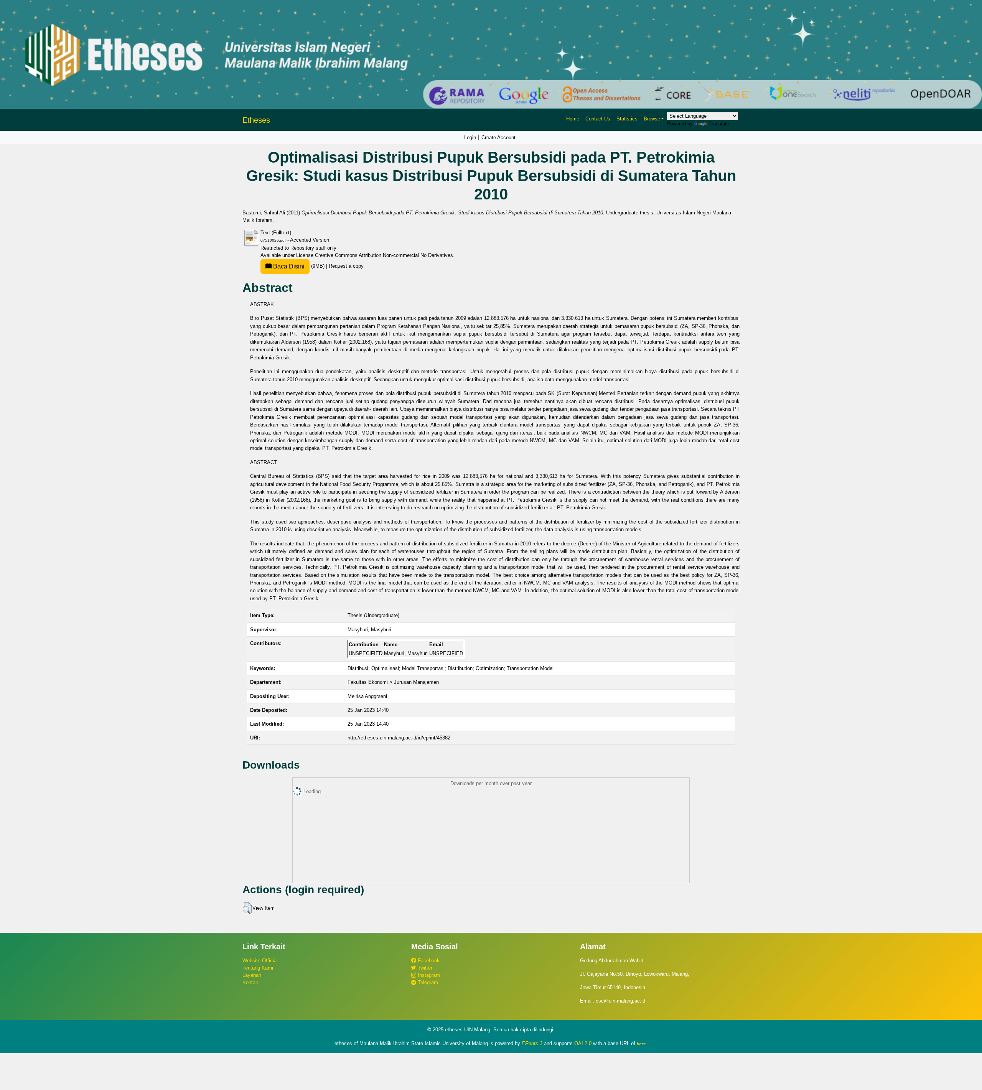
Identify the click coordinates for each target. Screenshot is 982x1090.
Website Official (260, 960)
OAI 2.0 (583, 1043)
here (641, 1043)
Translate (718, 124)
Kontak (250, 982)
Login (470, 137)
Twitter (424, 968)
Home (572, 119)
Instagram (428, 975)
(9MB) (299, 266)
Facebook (428, 960)
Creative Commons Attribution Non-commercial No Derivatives (384, 255)
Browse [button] (652, 119)
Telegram (427, 982)
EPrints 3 (532, 1043)
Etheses (256, 120)
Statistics (627, 119)
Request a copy (346, 266)
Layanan (251, 975)
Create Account (498, 137)
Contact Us (597, 119)
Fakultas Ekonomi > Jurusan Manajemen (393, 682)
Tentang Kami (257, 968)
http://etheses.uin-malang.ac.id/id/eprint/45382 (399, 738)
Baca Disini (288, 266)
